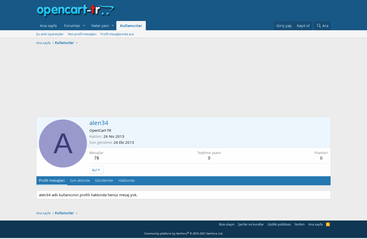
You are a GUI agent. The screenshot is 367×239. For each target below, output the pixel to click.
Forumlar (72, 25)
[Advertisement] (183, 82)
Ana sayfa (48, 25)
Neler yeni (100, 25)
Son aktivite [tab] (80, 180)
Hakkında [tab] (126, 180)
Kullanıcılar (131, 25)
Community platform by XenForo (183, 233)
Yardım (299, 224)
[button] (84, 25)
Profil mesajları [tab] (52, 180)
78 (96, 158)
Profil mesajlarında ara (117, 34)
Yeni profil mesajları (82, 34)
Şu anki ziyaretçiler (50, 34)
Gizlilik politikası (279, 224)
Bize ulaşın (226, 224)
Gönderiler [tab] (104, 180)
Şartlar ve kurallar (251, 224)
